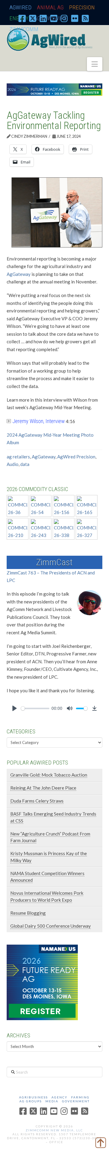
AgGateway (19, 274)
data (24, 464)
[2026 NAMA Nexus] (55, 89)
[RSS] (85, 18)
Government (76, 1101)
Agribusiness (33, 1097)
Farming (80, 1097)
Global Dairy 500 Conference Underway (50, 926)
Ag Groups (30, 1101)
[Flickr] (74, 18)
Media (51, 1101)
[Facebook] (22, 18)
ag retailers (18, 456)
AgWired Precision (76, 456)
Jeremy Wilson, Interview (38, 421)
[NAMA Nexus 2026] (42, 981)
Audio (12, 464)
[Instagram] (64, 18)
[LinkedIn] (43, 18)
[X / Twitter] (32, 18)
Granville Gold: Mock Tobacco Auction (48, 775)
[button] (94, 64)
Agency (59, 1097)
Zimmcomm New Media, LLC (54, 1130)
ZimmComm (23, 29)
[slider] (35, 708)
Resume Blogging (28, 913)
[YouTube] (53, 18)
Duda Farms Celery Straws (37, 800)
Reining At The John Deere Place (43, 788)
